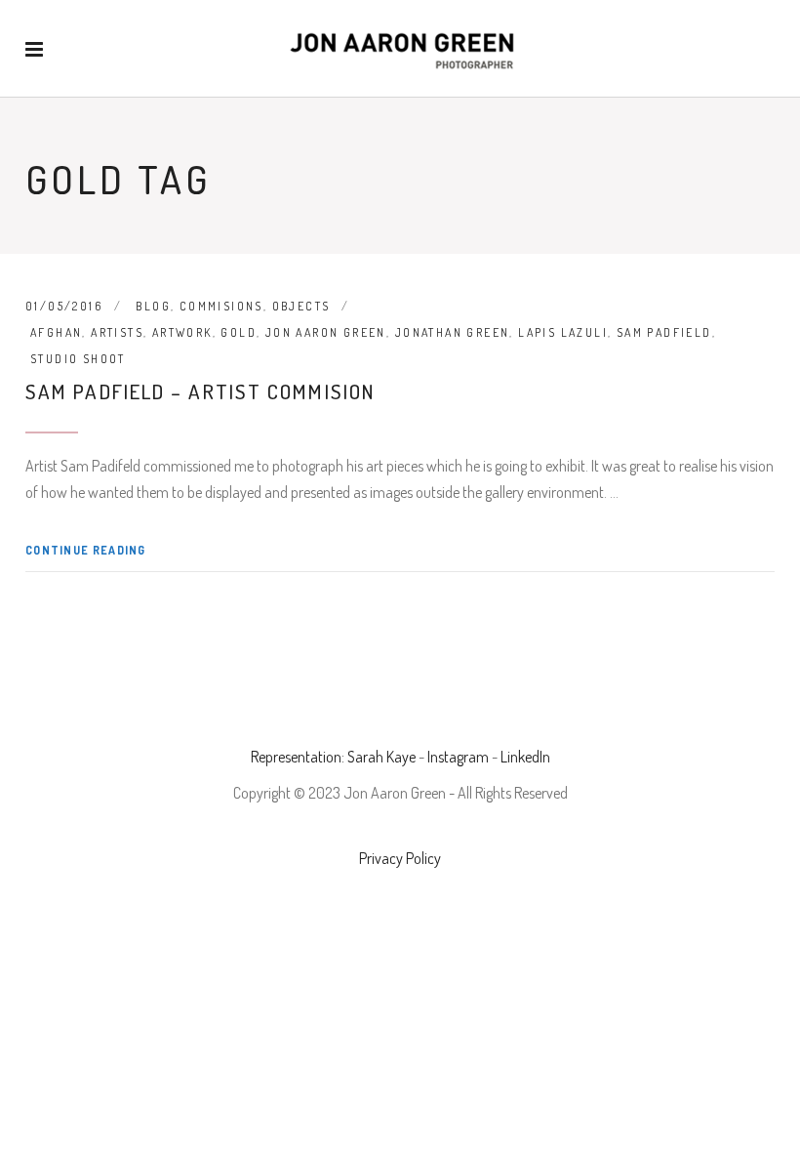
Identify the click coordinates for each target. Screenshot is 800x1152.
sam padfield (664, 332)
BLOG (153, 306)
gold (238, 332)
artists (117, 332)
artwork (182, 332)
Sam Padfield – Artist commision (200, 391)
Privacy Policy (400, 858)
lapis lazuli (563, 332)
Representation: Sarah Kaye (333, 756)
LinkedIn (525, 756)
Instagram (458, 756)
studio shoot (78, 358)
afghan (56, 332)
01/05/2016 (63, 306)
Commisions (221, 306)
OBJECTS (301, 306)
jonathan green (452, 332)
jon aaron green (325, 332)
